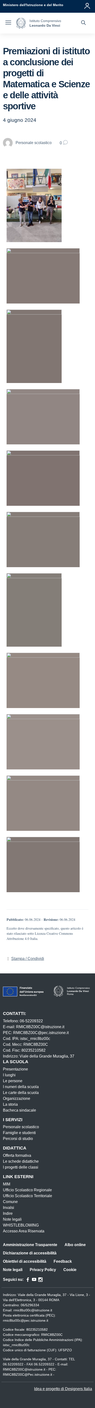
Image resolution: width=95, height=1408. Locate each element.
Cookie (69, 1270)
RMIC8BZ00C (52, 1335)
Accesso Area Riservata (23, 1231)
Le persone (12, 1081)
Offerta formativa (17, 1155)
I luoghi (9, 1075)
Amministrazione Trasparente (30, 1245)
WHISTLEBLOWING (21, 1225)
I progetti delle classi (20, 1167)
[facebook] (28, 1279)
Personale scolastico (21, 1127)
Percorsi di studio (18, 1139)
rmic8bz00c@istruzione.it (32, 1310)
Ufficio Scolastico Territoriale (27, 1196)
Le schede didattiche (21, 1161)
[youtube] (34, 1279)
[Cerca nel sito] (83, 23)
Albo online (75, 1245)
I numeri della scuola (21, 1087)
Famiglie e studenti (19, 1133)
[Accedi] (87, 5)
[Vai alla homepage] (21, 23)
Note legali (12, 1219)
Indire (8, 1213)
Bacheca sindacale (19, 1110)
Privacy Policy (43, 1270)
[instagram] (40, 1279)
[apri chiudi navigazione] (8, 23)
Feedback (63, 1261)
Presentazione (15, 1069)
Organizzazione (16, 1098)
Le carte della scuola (21, 1093)
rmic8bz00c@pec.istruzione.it (25, 1320)
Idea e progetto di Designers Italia (63, 1389)
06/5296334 (30, 1305)
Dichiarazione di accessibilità (30, 1253)
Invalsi (8, 1207)
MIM (6, 1184)
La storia (10, 1104)
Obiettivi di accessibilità (24, 1261)
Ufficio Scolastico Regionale (27, 1190)
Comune (10, 1202)
